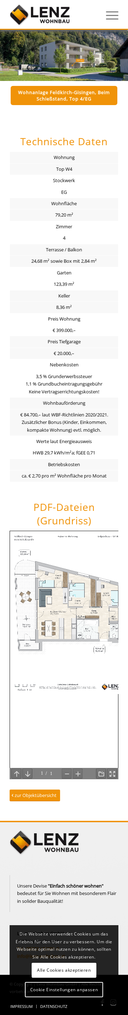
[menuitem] (108, 14)
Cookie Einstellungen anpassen (64, 990)
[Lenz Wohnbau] (53, 14)
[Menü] (108, 14)
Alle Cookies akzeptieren (64, 970)
